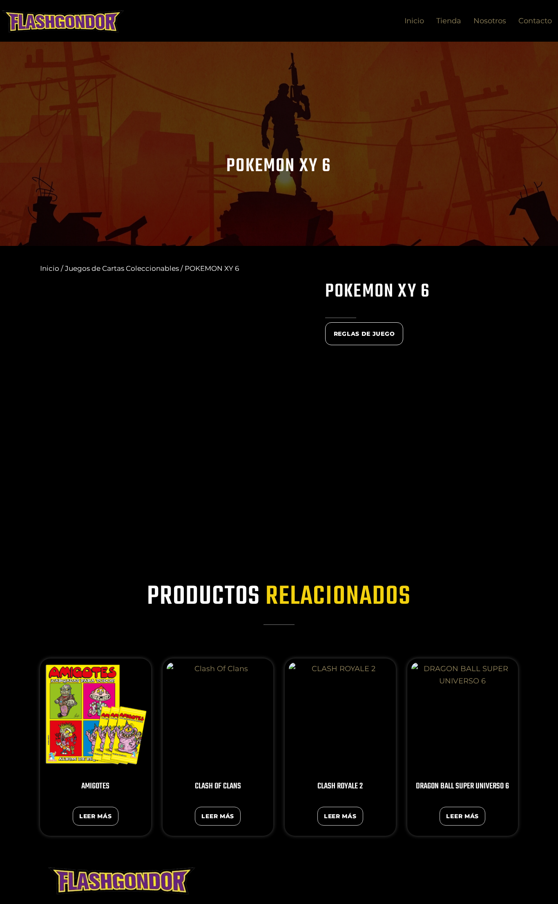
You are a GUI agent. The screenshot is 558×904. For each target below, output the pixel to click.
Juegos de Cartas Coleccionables (122, 268)
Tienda (448, 20)
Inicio (414, 20)
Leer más (95, 816)
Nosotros (489, 20)
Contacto (535, 20)
